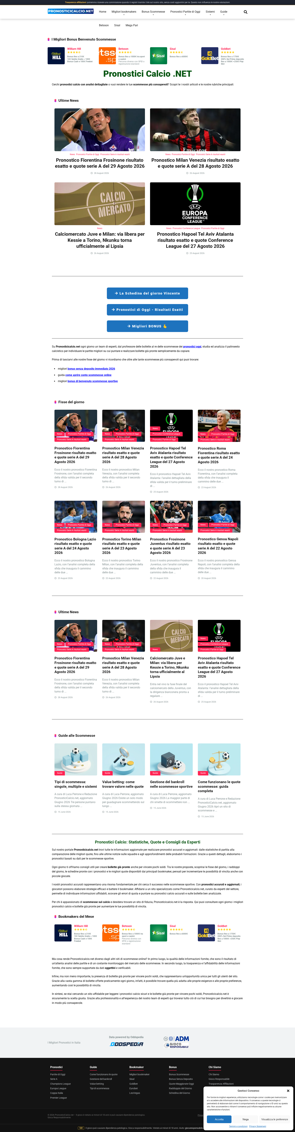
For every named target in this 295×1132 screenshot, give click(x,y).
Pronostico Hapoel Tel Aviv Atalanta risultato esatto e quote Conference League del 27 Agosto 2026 (195, 240)
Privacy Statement (257, 1126)
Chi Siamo (214, 1074)
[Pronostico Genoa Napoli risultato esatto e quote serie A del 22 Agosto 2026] (219, 517)
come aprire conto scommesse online (88, 375)
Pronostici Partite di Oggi (185, 11)
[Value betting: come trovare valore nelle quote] (123, 759)
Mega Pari (132, 25)
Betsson (104, 25)
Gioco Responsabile (219, 1079)
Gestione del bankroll (101, 1079)
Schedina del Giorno (179, 1093)
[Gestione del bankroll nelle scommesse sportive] (171, 759)
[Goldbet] (209, 63)
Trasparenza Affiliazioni (221, 1083)
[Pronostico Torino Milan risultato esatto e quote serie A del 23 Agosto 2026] (123, 517)
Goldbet (225, 48)
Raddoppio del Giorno (180, 1088)
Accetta (219, 1119)
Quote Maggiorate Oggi (181, 1083)
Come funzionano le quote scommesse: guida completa (219, 786)
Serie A (53, 1079)
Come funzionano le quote (103, 1074)
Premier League (58, 1097)
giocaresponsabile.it (195, 1128)
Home (102, 11)
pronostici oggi (192, 346)
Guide (223, 11)
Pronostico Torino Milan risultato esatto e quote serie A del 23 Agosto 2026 (121, 546)
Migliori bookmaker (139, 1074)
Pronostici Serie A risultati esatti (115, 154)
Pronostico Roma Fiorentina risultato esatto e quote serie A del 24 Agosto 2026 (219, 455)
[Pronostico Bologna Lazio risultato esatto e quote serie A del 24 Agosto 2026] (75, 517)
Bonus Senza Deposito (181, 1079)
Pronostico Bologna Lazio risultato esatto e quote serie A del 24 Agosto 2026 (75, 546)
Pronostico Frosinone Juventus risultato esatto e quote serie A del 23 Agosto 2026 (170, 546)
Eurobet (133, 1088)
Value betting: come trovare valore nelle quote (123, 784)
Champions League (60, 1083)
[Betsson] (107, 63)
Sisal (117, 25)
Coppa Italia (56, 1093)
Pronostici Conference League (186, 228)
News (72, 154)
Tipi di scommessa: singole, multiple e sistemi (75, 784)
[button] (288, 1090)
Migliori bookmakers (124, 11)
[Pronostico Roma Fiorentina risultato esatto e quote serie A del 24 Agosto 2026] (219, 426)
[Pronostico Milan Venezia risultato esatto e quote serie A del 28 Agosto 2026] (195, 129)
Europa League (58, 1088)
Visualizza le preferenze (274, 1119)
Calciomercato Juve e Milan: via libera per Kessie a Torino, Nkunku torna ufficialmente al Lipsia (100, 240)
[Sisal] (158, 63)
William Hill (74, 48)
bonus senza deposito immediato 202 (91, 368)
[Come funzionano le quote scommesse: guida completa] (219, 759)
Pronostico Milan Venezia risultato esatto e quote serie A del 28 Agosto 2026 (123, 455)
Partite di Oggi (57, 1074)
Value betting (97, 1083)
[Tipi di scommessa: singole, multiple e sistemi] (75, 759)
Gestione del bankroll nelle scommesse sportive (171, 784)
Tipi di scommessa (99, 1088)
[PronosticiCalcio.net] (71, 10)
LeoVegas (134, 1093)
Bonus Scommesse (153, 11)
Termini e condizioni (238, 1126)
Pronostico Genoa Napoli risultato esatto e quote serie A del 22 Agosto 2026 (218, 546)
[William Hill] (56, 63)
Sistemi (210, 11)
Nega (246, 1119)
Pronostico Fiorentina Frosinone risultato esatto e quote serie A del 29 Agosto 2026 (75, 455)
